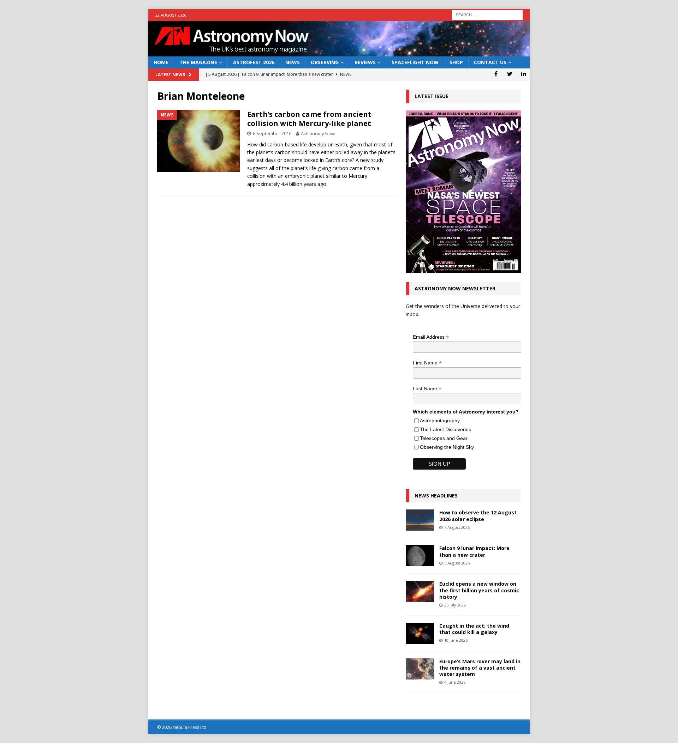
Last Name (427, 388)
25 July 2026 (455, 605)
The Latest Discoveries (445, 429)
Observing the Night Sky (447, 447)
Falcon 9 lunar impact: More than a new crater (474, 551)
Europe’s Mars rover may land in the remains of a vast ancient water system (480, 667)
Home (161, 62)
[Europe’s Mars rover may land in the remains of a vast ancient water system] (420, 668)
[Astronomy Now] (339, 52)
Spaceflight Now (415, 62)
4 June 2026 (454, 682)
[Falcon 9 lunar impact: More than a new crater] (420, 555)
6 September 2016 (272, 133)
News (292, 62)
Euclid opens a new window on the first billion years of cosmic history (479, 590)
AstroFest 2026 (253, 62)
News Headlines (436, 495)
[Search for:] (487, 14)
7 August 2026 (457, 527)
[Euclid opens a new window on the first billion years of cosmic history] (420, 591)
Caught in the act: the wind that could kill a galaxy (474, 628)
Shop (456, 62)
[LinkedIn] (523, 73)
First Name (427, 363)
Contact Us (490, 62)
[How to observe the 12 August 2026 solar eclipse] (420, 520)
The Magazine (198, 62)
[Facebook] (496, 73)
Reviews (365, 62)
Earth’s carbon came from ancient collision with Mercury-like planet (309, 118)
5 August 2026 (457, 563)
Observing (325, 62)
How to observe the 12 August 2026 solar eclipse (478, 515)
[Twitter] (510, 73)
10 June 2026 (456, 640)
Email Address (431, 337)
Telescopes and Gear (444, 438)
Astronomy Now (318, 133)
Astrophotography (440, 420)
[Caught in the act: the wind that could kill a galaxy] (420, 633)
